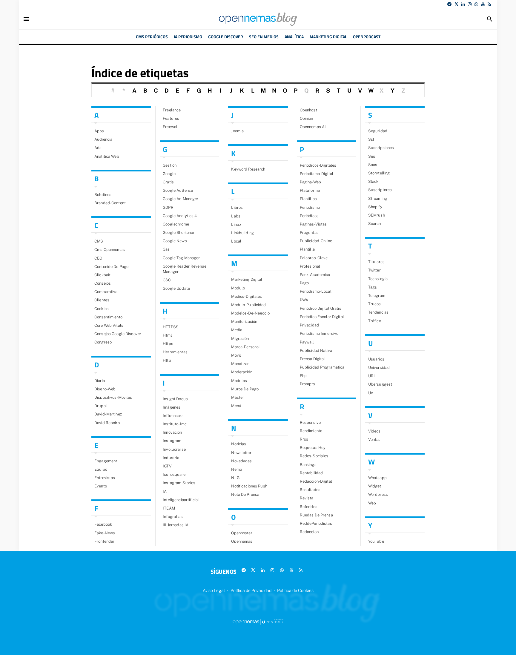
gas (166, 249)
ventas (374, 439)
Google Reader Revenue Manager (184, 269)
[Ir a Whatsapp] (476, 4)
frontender (104, 541)
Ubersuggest (380, 384)
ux (370, 393)
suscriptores (380, 190)
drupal (100, 406)
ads (98, 147)
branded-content (110, 203)
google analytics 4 (180, 216)
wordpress (378, 494)
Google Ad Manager (180, 199)
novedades (241, 461)
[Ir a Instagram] (470, 4)
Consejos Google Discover (117, 334)
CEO (98, 258)
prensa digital (312, 359)
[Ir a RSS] (489, 4)
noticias (238, 444)
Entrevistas (104, 477)
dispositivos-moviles (113, 397)
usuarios (376, 359)
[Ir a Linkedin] (463, 4)
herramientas (175, 352)
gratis (168, 182)
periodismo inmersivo (319, 333)
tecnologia (378, 279)
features (171, 118)
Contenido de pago (111, 266)
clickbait (102, 275)
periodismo (310, 207)
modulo (238, 288)
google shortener (178, 232)
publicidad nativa (316, 350)
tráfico (374, 321)
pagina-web (310, 182)
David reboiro (107, 423)
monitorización (244, 321)
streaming (377, 198)
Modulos (239, 380)
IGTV (167, 466)
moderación (241, 372)
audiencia (103, 139)
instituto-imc (175, 424)
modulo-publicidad (248, 305)
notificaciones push (249, 486)
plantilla (307, 249)
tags (372, 287)
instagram (172, 440)
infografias (172, 516)
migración (240, 338)
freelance (172, 110)
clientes (101, 300)
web (372, 503)
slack (373, 181)
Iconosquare (174, 474)
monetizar (240, 363)
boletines (102, 194)
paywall (307, 342)
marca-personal (245, 347)
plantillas (308, 199)
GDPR (168, 207)
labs (235, 216)
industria (171, 457)
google (169, 173)
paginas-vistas (313, 224)
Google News (175, 241)
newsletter (241, 452)
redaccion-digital (316, 481)
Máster (237, 397)
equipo (100, 469)
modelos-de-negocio (250, 313)
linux (236, 224)
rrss (304, 439)
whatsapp (377, 477)
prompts (307, 384)
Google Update (176, 288)
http (167, 360)
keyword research (248, 169)
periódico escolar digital (322, 317)
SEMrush (376, 215)
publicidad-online (316, 241)
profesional (310, 266)
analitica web (106, 156)
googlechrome (176, 224)
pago (304, 283)
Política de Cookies (295, 590)
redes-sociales (314, 456)
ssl (371, 139)
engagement (105, 461)
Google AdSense (178, 190)
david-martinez (108, 414)
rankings (308, 464)
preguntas (309, 232)
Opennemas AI (313, 127)
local (236, 241)
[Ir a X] (456, 4)
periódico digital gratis (320, 308)
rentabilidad (311, 473)
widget (374, 486)
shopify (375, 207)
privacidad (309, 325)
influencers (173, 415)
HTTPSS (171, 327)
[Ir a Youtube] (483, 4)
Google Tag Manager (181, 258)
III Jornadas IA (175, 525)
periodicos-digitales (318, 165)
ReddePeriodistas (316, 523)
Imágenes (171, 407)
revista (307, 498)
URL (372, 376)
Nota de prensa (245, 494)
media (236, 330)
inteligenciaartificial (181, 500)
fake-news (104, 533)
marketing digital (246, 279)
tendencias (378, 312)
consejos (102, 283)
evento (100, 486)
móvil (236, 355)
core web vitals (108, 325)
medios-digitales (246, 296)
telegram (376, 295)
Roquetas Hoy (313, 447)
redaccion (309, 532)
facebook (103, 524)
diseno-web (105, 389)
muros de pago (245, 389)
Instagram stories (179, 483)
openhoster (241, 533)
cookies (101, 308)
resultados (310, 489)
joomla (237, 131)
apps (99, 131)
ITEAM (169, 508)
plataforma (310, 190)
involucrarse (174, 449)
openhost (308, 110)
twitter (374, 270)
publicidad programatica (322, 367)
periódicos (309, 216)
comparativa (105, 291)
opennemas (241, 541)
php (303, 375)
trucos (374, 304)
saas (372, 164)
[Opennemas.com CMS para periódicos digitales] (258, 621)
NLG (235, 477)
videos (374, 431)
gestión (169, 165)
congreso (103, 342)
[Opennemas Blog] (258, 19)
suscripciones (381, 147)
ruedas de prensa (316, 515)
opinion (306, 118)
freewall (171, 127)
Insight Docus (175, 399)
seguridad (377, 131)
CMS (98, 241)
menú (236, 406)
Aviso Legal (214, 590)
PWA (304, 300)
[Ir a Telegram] (449, 4)
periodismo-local (315, 291)
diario (99, 380)
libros (237, 207)
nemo (236, 469)
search (374, 223)
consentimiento (108, 317)
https (168, 343)
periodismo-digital (316, 173)
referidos (308, 506)
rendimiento (311, 431)
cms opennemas (109, 249)
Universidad (379, 367)
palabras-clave (314, 258)
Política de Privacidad (251, 590)
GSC (167, 280)
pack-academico (315, 274)
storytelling (379, 173)
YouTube (376, 541)
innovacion (172, 432)
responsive (310, 422)
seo (371, 156)
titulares (376, 262)
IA (165, 491)
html (167, 335)
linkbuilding (242, 233)
